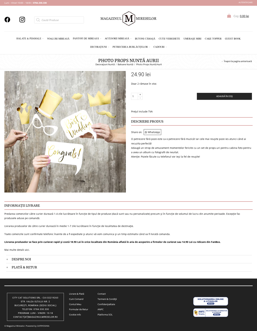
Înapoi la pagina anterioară (238, 61)
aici (27, 249)
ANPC (100, 309)
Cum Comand (76, 299)
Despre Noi (21, 259)
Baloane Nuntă (125, 64)
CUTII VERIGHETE (169, 38)
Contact (102, 293)
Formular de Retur (78, 309)
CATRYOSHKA (43, 326)
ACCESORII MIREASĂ (117, 38)
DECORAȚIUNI (98, 46)
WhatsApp (154, 132)
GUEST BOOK (233, 38)
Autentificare (246, 2)
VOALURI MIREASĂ (58, 38)
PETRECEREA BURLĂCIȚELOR (130, 46)
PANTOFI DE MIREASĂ (86, 38)
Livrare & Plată (76, 293)
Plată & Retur (24, 267)
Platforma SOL (105, 314)
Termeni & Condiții (107, 299)
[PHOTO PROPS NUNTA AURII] (65, 131)
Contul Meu (75, 304)
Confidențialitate (106, 304)
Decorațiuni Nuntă (105, 64)
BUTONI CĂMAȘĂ (145, 38)
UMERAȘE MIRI (192, 38)
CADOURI (159, 46)
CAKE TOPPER (213, 38)
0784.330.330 (40, 2)
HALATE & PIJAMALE (28, 38)
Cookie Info (75, 314)
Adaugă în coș (224, 96)
